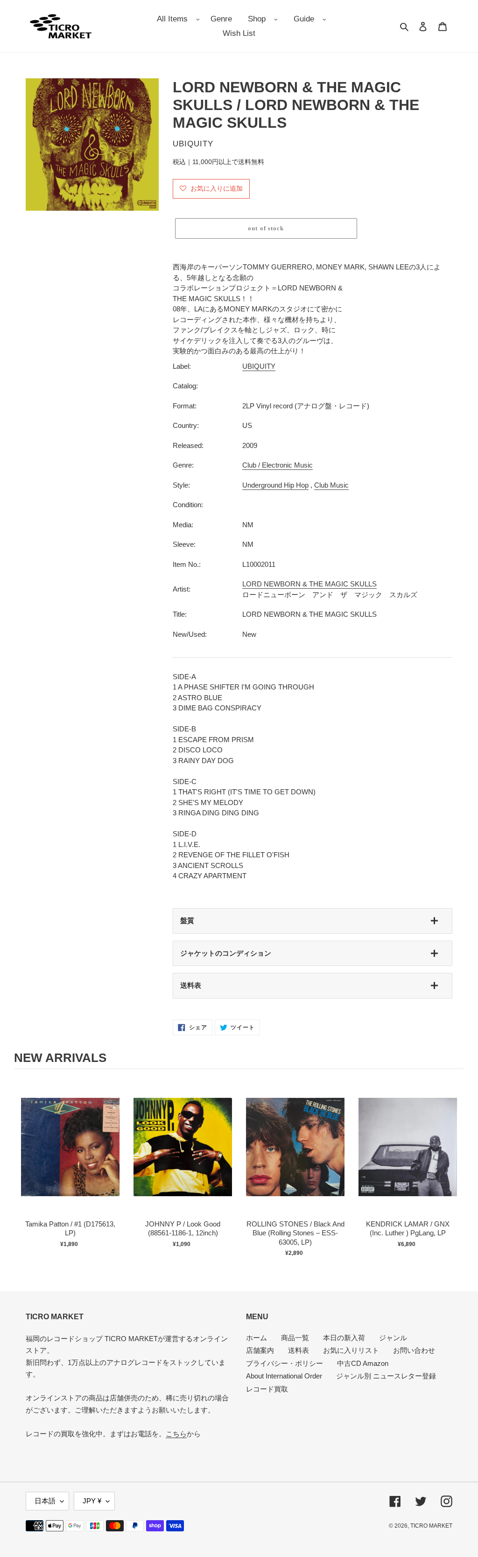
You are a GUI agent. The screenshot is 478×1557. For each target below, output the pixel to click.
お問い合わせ (414, 1350)
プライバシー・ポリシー (284, 1363)
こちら (176, 1434)
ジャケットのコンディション (225, 953)
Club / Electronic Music (277, 465)
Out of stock (70, 1157)
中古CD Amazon (362, 1363)
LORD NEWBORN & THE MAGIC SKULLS (309, 584)
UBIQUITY (258, 366)
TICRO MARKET (431, 1526)
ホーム (256, 1338)
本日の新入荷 (344, 1338)
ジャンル (393, 1338)
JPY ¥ (92, 1501)
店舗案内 (260, 1350)
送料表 (190, 985)
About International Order (284, 1376)
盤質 (187, 920)
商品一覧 (295, 1338)
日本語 (45, 1501)
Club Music (331, 485)
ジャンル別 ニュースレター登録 (386, 1376)
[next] (454, 1172)
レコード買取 (267, 1389)
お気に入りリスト (351, 1350)
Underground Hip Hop (275, 485)
